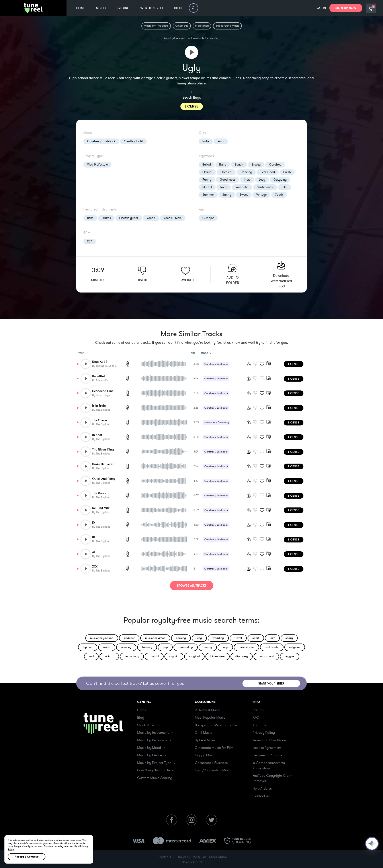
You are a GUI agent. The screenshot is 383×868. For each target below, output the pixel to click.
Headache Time (102, 391)
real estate (272, 647)
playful (154, 656)
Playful (207, 187)
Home (141, 710)
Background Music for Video (216, 725)
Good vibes (227, 180)
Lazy (262, 180)
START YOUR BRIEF (271, 683)
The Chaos (99, 420)
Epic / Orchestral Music (213, 770)
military (109, 656)
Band (222, 164)
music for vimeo (155, 638)
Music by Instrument (153, 732)
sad (91, 656)
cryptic (173, 656)
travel (238, 638)
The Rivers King (103, 449)
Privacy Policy (263, 732)
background (266, 656)
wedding (218, 638)
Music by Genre (149, 755)
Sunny (226, 195)
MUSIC (101, 8)
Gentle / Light (133, 141)
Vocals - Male (173, 218)
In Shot (97, 435)
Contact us (261, 796)
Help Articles (262, 788)
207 (89, 241)
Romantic (241, 187)
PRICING (123, 8)
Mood (204, 353)
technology (132, 656)
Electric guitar (128, 218)
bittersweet (217, 656)
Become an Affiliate (267, 755)
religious (294, 647)
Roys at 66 (99, 362)
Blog (140, 717)
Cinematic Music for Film (214, 747)
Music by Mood (149, 747)
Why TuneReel (152, 8)
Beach (239, 164)
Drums (106, 218)
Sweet (244, 195)
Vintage (261, 195)
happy (207, 647)
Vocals (151, 218)
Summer (208, 195)
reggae (289, 656)
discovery (241, 656)
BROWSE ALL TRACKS (192, 585)
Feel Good (267, 172)
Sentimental (265, 187)
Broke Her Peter (102, 464)
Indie (205, 141)
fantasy (147, 647)
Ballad (206, 164)
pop (165, 647)
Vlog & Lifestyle (97, 164)
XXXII (95, 566)
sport (255, 638)
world (106, 647)
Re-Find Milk (100, 508)
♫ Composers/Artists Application (268, 765)
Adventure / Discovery (216, 422)
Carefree (275, 164)
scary (289, 638)
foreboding (185, 647)
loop (225, 647)
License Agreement (266, 747)
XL (93, 552)
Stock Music (146, 725)
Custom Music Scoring (154, 777)
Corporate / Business (211, 762)
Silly (284, 187)
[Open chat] (372, 843)
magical (194, 656)
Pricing (258, 710)
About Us (259, 725)
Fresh (287, 172)
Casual (207, 172)
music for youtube (101, 638)
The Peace (99, 493)
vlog (199, 638)
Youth (279, 195)
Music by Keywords (152, 740)
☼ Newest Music (207, 710)
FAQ (255, 717)
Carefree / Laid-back (101, 141)
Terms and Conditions (269, 740)
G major (208, 218)
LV (93, 523)
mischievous (246, 647)
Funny (206, 180)
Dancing (246, 172)
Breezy (256, 164)
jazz (272, 638)
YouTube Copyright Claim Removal (272, 778)
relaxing (126, 647)
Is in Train (99, 406)
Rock (220, 141)
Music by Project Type (154, 762)
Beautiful (98, 376)
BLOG (178, 8)
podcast (129, 638)
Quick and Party (103, 479)
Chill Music (203, 732)
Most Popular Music (210, 717)
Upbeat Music (205, 740)
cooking (181, 638)
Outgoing (280, 180)
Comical (226, 172)
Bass (90, 218)
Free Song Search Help (155, 770)
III (93, 537)
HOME (80, 8)
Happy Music (205, 755)
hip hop (87, 647)
